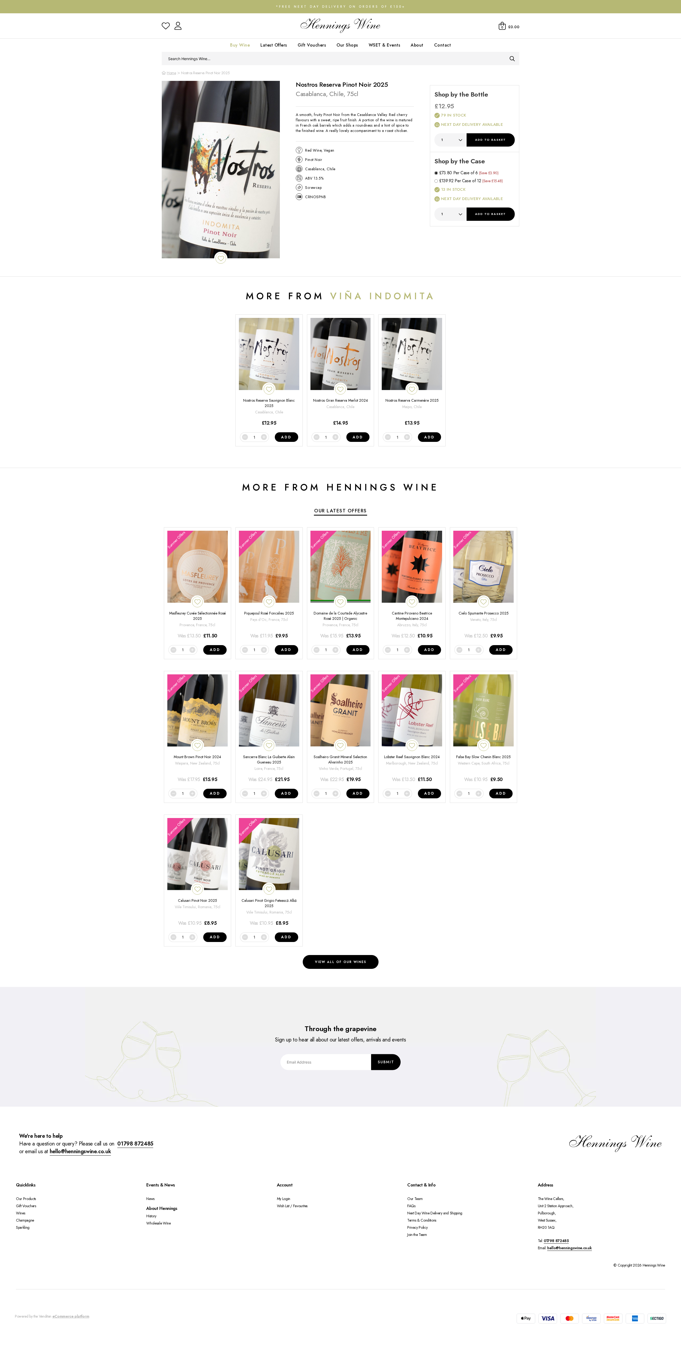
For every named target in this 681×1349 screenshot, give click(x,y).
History (151, 1216)
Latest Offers (273, 45)
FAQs (411, 1206)
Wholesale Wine (158, 1223)
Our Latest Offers (340, 510)
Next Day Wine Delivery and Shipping (434, 1213)
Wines (20, 1213)
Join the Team (417, 1234)
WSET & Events (384, 45)
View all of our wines (340, 962)
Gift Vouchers (312, 45)
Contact (442, 45)
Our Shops (347, 45)
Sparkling (23, 1227)
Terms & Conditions (421, 1220)
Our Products (26, 1198)
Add (490, 140)
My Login (283, 1198)
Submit (386, 1061)
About (417, 45)
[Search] (512, 58)
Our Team (414, 1198)
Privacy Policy (417, 1227)
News (150, 1198)
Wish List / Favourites (292, 1206)
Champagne (25, 1220)
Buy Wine (240, 45)
